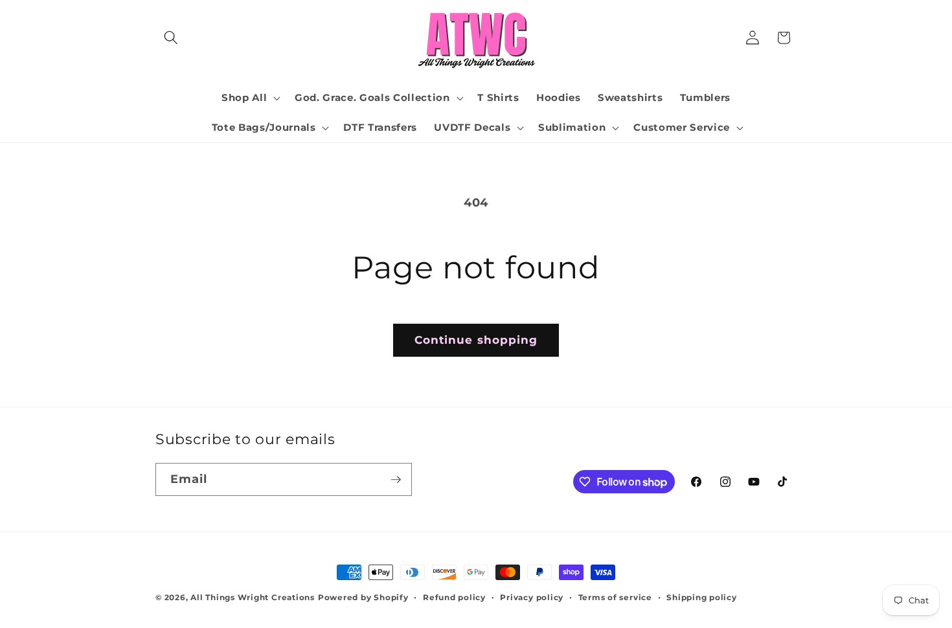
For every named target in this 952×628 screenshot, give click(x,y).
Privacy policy (531, 597)
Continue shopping (476, 339)
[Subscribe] (395, 480)
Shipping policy (701, 597)
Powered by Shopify (363, 597)
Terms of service (615, 597)
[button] (171, 37)
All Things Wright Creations (252, 597)
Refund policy (454, 597)
